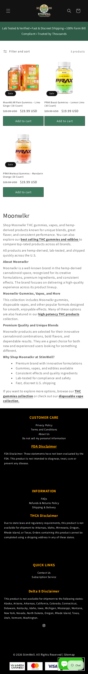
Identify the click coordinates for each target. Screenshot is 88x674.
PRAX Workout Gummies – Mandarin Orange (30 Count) (23, 175)
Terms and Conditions (44, 429)
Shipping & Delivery (44, 507)
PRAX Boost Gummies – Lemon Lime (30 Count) (64, 104)
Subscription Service (44, 577)
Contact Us (44, 572)
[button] (8, 10)
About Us (44, 434)
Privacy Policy (44, 425)
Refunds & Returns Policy (44, 503)
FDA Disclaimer (44, 446)
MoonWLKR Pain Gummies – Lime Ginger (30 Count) (21, 104)
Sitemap (69, 654)
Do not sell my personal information (44, 438)
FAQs (44, 498)
